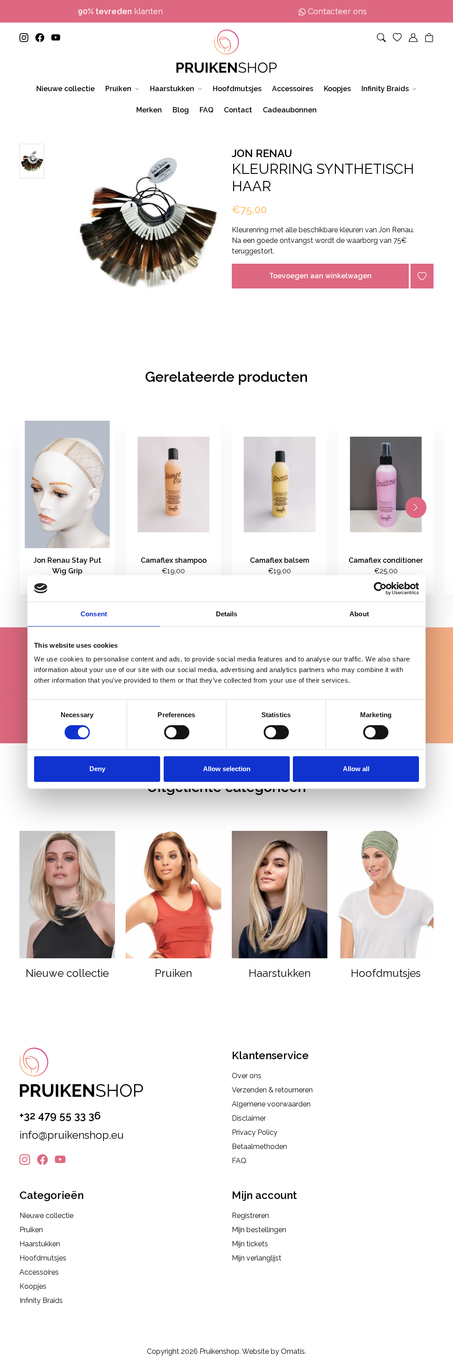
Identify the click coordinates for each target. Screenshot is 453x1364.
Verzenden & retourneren (272, 1090)
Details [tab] (227, 614)
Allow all (356, 768)
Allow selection (226, 768)
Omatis (293, 1351)
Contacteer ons (336, 11)
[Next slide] (415, 507)
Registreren (250, 1215)
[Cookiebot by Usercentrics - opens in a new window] (380, 588)
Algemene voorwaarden (271, 1104)
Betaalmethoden (259, 1146)
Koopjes (32, 1286)
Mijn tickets (250, 1244)
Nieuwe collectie (46, 1215)
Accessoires (39, 1272)
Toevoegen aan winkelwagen (320, 276)
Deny (97, 768)
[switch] (176, 732)
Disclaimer (249, 1118)
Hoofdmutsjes (42, 1258)
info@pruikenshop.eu (71, 1135)
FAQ (239, 1161)
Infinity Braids (41, 1300)
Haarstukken (39, 1244)
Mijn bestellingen (259, 1230)
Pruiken (31, 1230)
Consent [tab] (94, 614)
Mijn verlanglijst (256, 1258)
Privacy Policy (254, 1132)
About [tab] (359, 614)
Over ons (246, 1076)
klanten (120, 11)
